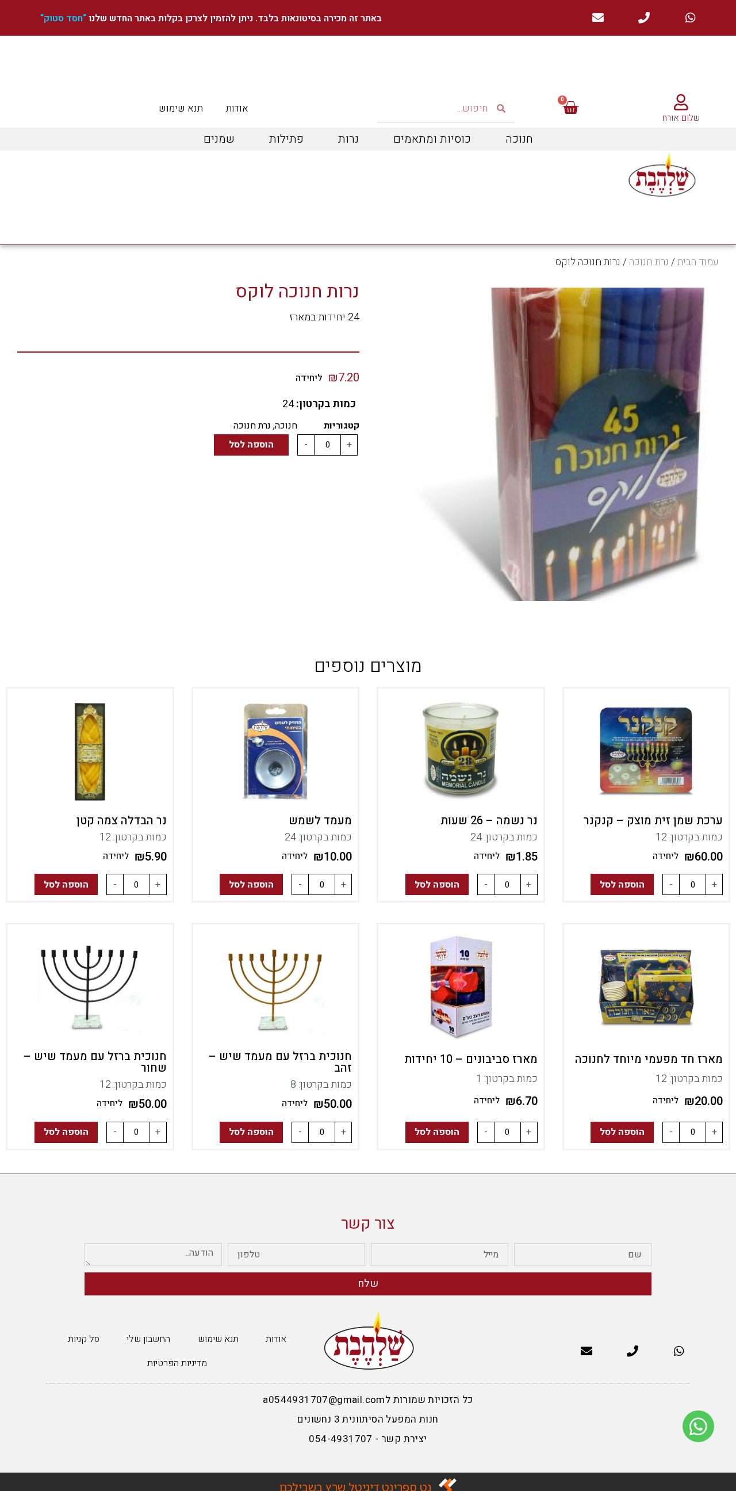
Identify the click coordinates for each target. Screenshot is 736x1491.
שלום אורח (681, 118)
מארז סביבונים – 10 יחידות (471, 1059)
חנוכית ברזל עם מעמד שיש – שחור (95, 1062)
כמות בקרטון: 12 (689, 837)
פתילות (286, 139)
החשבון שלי (148, 1339)
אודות (237, 108)
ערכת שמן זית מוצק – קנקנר (653, 820)
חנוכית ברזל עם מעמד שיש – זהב (280, 1062)
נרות (348, 139)
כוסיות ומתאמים (432, 139)
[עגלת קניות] (570, 108)
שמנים (219, 139)
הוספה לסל (251, 445)
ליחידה (665, 856)
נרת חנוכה (649, 262)
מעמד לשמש (320, 820)
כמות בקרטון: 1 (507, 1079)
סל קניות (83, 1339)
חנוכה (519, 139)
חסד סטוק (63, 18)
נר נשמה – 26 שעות (489, 820)
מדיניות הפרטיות (177, 1363)
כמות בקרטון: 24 (504, 837)
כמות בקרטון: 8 (321, 1084)
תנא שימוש (181, 108)
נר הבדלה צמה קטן (121, 820)
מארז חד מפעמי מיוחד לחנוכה (649, 1059)
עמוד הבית (698, 262)
